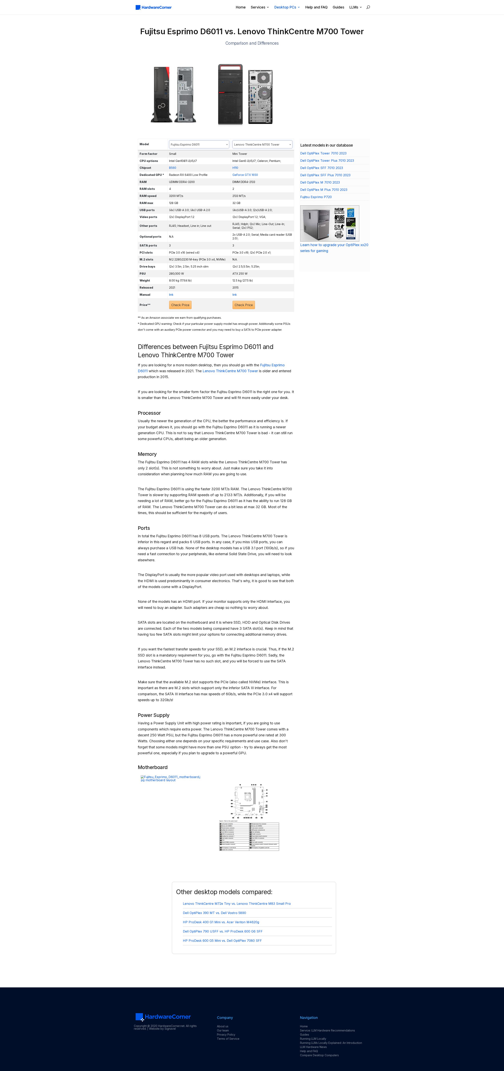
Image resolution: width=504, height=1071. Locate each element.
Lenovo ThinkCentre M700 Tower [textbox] (256, 144)
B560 (172, 167)
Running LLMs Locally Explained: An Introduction (331, 1042)
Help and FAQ (316, 7)
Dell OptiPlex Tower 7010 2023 (323, 153)
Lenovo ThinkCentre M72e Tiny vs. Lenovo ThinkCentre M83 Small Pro (237, 904)
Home (241, 7)
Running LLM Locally (313, 1038)
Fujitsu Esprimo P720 (316, 197)
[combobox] (199, 144)
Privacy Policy (226, 1034)
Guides (338, 7)
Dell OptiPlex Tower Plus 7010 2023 (327, 160)
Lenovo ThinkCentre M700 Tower (230, 371)
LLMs (353, 7)
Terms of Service (228, 1038)
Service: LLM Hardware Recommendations (327, 1030)
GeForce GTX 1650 (245, 174)
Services (258, 7)
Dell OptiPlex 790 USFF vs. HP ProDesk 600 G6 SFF (223, 931)
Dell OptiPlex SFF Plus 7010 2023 (325, 175)
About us (222, 1026)
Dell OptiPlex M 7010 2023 (320, 182)
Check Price (180, 305)
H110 (235, 167)
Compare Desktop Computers (319, 1055)
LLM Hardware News (313, 1047)
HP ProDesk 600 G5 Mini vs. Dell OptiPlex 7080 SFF (222, 941)
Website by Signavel (162, 1028)
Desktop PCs (285, 7)
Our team (223, 1030)
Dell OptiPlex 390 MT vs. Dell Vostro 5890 (214, 913)
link (171, 294)
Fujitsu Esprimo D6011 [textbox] (185, 144)
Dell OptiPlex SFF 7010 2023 (321, 168)
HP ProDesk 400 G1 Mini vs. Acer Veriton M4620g (221, 922)
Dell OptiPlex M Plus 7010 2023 (323, 190)
